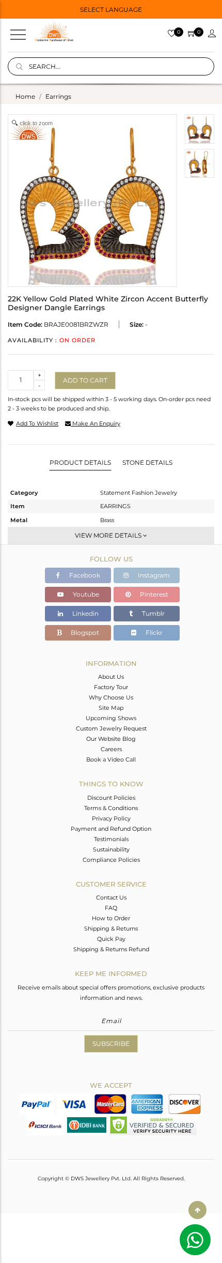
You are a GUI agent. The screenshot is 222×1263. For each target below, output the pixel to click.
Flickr (153, 632)
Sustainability (111, 849)
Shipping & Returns (111, 928)
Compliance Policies (111, 859)
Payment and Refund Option (111, 828)
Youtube (85, 594)
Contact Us (111, 897)
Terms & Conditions (111, 808)
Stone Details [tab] (147, 462)
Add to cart (85, 380)
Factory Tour (111, 687)
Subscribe (111, 1043)
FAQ (111, 907)
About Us (111, 676)
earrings (58, 96)
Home (25, 96)
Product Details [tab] (80, 462)
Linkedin (85, 613)
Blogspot (84, 632)
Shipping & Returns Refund (111, 949)
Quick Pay (111, 938)
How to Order (111, 918)
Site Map (111, 707)
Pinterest (153, 594)
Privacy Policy (111, 818)
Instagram (153, 575)
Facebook (84, 575)
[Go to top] (197, 1210)
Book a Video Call (111, 759)
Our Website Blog (111, 738)
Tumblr (152, 613)
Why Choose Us (111, 697)
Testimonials (111, 839)
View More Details (109, 535)
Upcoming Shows (111, 718)
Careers (111, 749)
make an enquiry (95, 423)
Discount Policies (111, 797)
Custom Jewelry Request (111, 728)
